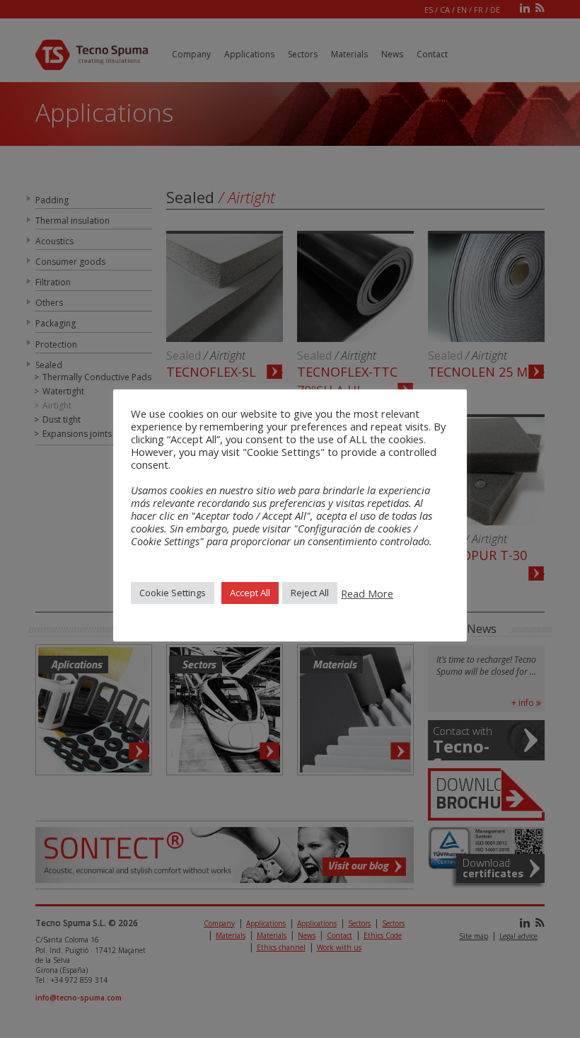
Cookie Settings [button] (172, 592)
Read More (367, 593)
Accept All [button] (250, 592)
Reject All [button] (310, 592)
